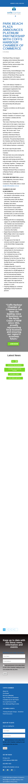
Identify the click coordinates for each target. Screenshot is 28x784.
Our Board (6, 693)
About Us (5, 691)
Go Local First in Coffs (9, 702)
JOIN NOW (21, 3)
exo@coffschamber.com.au (11, 186)
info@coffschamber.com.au (11, 767)
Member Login (14, 3)
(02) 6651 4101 (7, 763)
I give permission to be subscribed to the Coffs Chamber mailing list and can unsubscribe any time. (14, 667)
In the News (6, 51)
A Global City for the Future (11, 699)
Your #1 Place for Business (11, 697)
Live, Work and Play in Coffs (11, 704)
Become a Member (8, 695)
